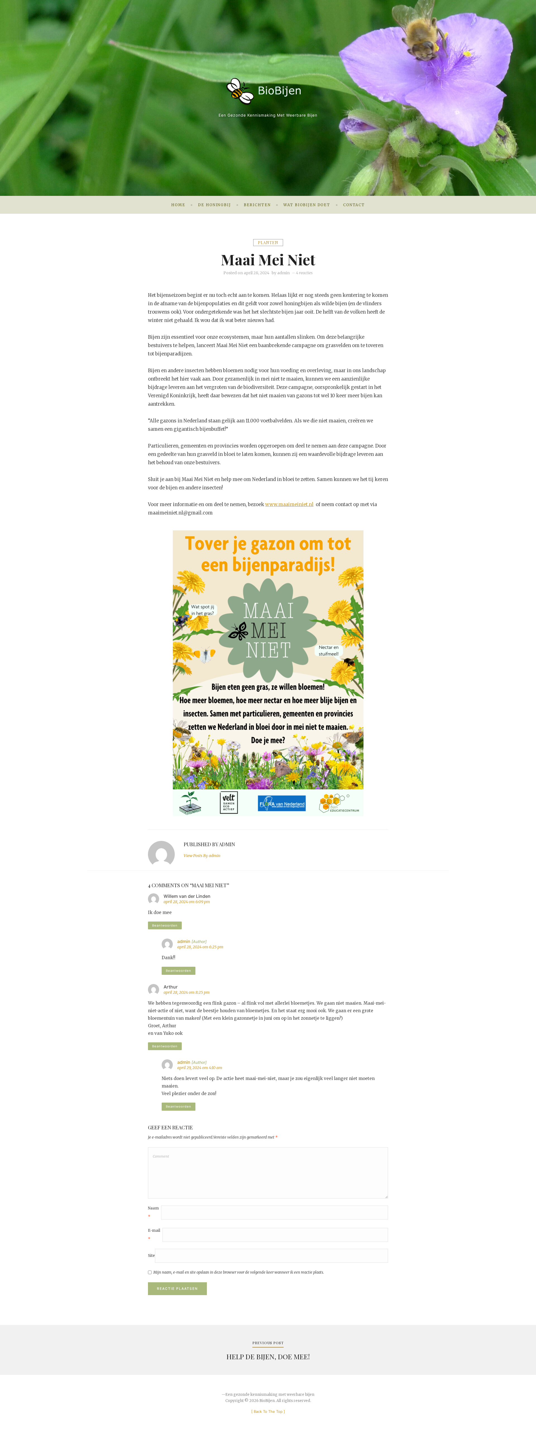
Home (178, 205)
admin (283, 272)
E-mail (154, 1234)
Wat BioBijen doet (306, 205)
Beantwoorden (165, 925)
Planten (268, 242)
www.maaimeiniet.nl (289, 504)
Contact (354, 205)
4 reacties (304, 272)
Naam (153, 1212)
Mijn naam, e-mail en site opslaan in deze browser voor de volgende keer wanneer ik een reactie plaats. (238, 1272)
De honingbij (214, 205)
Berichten (257, 205)
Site (151, 1255)
